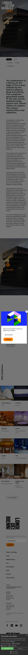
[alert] (14, 644)
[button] (26, 311)
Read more (13, 641)
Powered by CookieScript (14, 653)
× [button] (26, 635)
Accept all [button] (7, 648)
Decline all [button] (20, 648)
